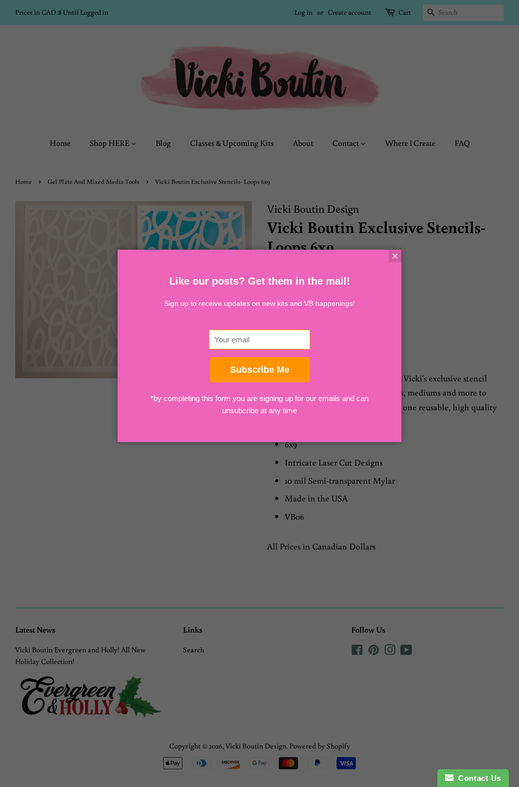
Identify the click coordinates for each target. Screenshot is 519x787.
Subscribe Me (259, 370)
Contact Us (477, 778)
